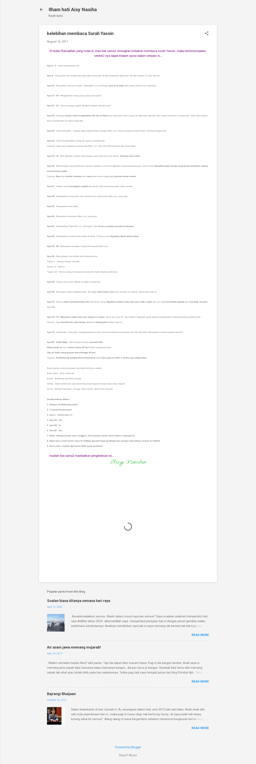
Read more (200, 635)
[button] (206, 34)
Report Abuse (128, 755)
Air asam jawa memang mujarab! (74, 647)
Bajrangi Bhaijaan (61, 694)
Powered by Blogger (128, 747)
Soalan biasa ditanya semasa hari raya (78, 601)
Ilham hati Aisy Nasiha (73, 9)
